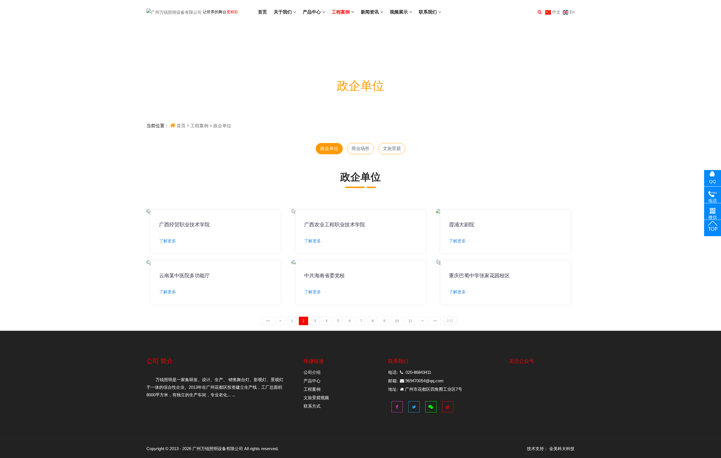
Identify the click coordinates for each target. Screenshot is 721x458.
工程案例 (312, 389)
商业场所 (360, 148)
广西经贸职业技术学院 (184, 224)
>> (435, 321)
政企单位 (329, 148)
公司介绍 (312, 372)
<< (268, 321)
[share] (429, 405)
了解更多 (167, 240)
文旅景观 (392, 148)
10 (397, 321)
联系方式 (312, 406)
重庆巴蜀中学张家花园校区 (479, 275)
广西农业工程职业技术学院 (334, 224)
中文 (555, 12)
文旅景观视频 (316, 397)
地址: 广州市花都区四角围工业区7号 (425, 389)
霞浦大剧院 (461, 224)
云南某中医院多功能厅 (184, 275)
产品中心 (312, 380)
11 (410, 321)
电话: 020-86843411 (409, 372)
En (571, 12)
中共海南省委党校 (324, 275)
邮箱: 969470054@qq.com (416, 380)
